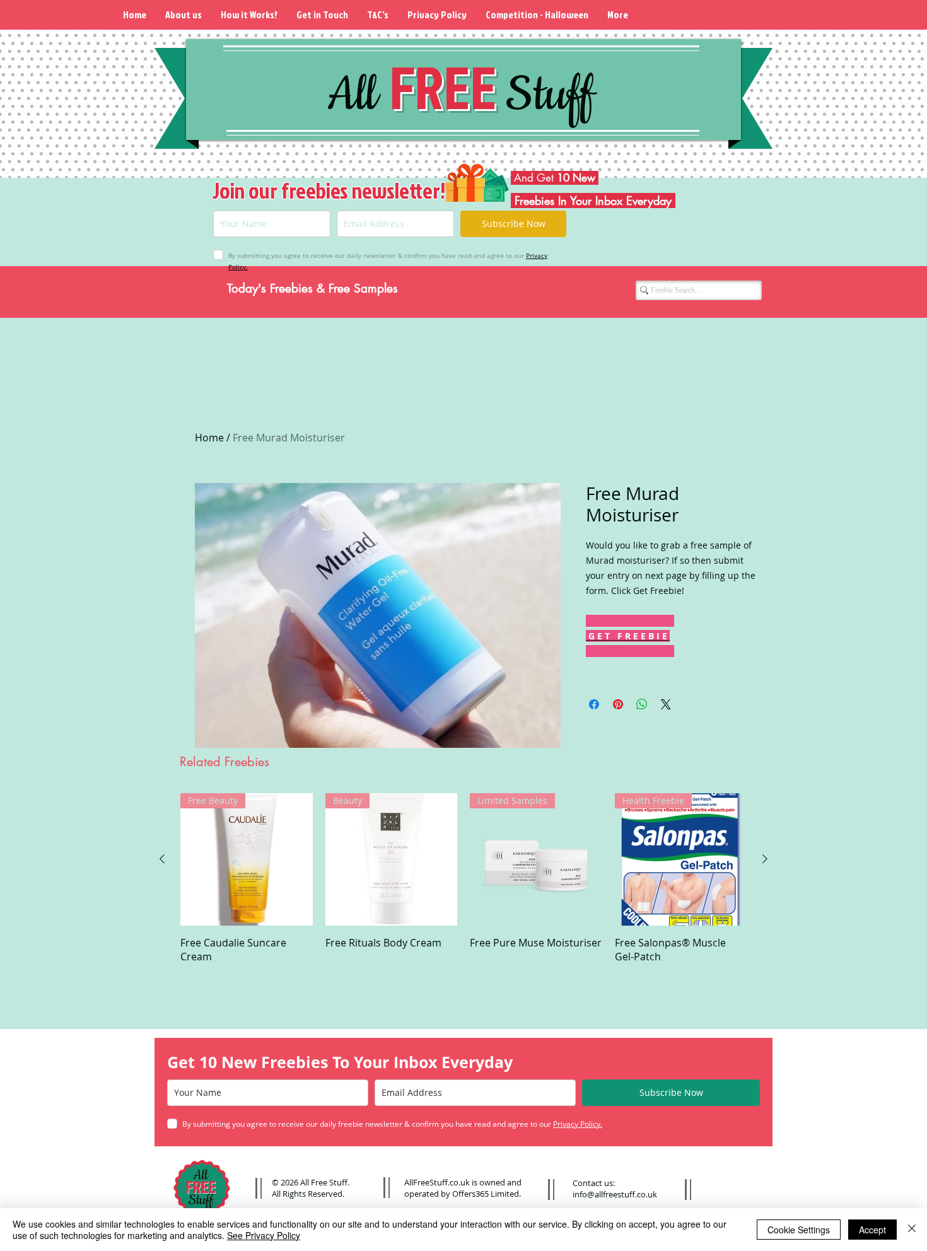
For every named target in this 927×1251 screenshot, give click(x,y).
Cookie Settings (798, 1229)
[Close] (911, 1229)
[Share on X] (665, 704)
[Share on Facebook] (594, 704)
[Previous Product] (162, 858)
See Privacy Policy (263, 1235)
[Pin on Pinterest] (618, 704)
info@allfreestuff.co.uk (615, 1194)
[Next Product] (764, 858)
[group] (463, 878)
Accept (872, 1229)
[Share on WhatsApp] (642, 704)
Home (209, 438)
